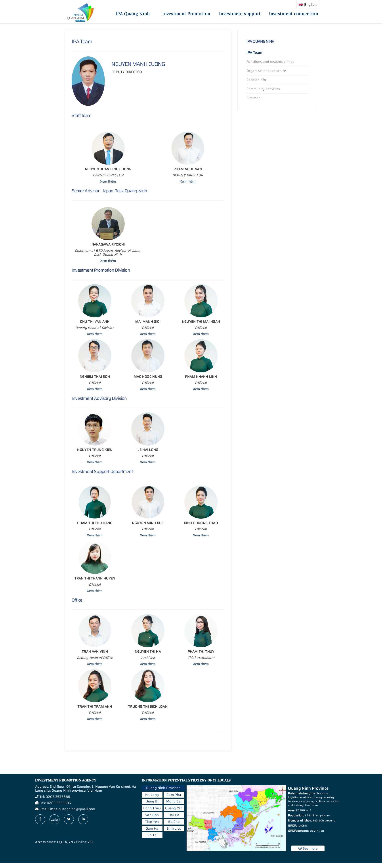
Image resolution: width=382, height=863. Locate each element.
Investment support (240, 13)
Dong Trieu (152, 808)
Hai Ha (174, 815)
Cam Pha (174, 794)
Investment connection (293, 13)
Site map (253, 98)
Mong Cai (173, 801)
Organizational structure (266, 70)
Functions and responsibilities (270, 61)
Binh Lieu (173, 828)
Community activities (263, 88)
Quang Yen (174, 808)
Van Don (152, 815)
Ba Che (174, 821)
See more (310, 848)
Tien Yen (152, 821)
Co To (152, 835)
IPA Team (254, 52)
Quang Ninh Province (163, 788)
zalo (54, 819)
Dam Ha (152, 828)
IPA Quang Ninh (133, 13)
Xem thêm (108, 181)
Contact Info (256, 79)
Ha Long (152, 794)
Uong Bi (152, 801)
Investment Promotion (186, 13)
